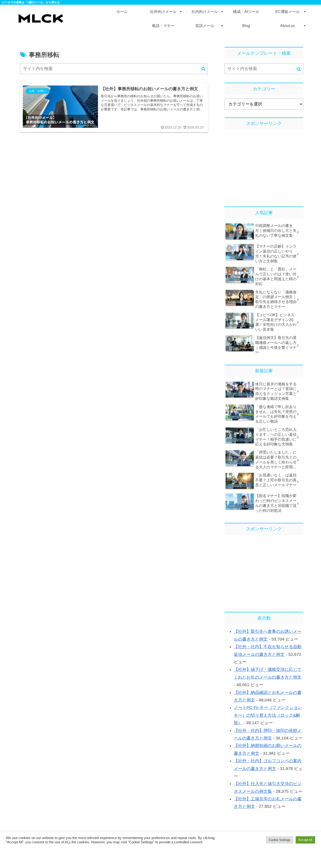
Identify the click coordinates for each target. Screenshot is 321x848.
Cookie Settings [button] (279, 840)
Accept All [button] (305, 840)
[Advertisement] (263, 166)
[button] (203, 68)
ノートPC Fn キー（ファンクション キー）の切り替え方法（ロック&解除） (268, 715)
